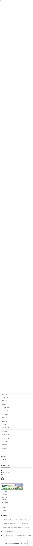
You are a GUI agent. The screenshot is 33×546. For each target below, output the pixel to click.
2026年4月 (5, 397)
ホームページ (5, 494)
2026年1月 (5, 404)
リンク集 (4, 510)
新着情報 (4, 507)
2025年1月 (5, 424)
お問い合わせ (4, 456)
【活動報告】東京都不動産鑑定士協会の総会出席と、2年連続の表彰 (17, 519)
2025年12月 (5, 407)
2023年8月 (5, 444)
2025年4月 (5, 414)
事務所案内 (4, 497)
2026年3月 (5, 400)
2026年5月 (5, 394)
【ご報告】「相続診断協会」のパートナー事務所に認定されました (16, 523)
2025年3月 (5, 417)
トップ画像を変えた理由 (8, 531)
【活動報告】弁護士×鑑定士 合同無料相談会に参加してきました (16, 527)
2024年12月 (5, 427)
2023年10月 (5, 438)
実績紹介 (4, 505)
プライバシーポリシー (5, 459)
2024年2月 (5, 431)
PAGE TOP (30, 528)
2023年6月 (5, 448)
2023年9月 (5, 441)
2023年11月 (5, 434)
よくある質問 (5, 502)
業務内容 (4, 499)
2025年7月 (5, 411)
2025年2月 (5, 421)
